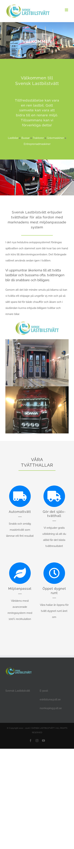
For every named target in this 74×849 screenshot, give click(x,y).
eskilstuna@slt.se (50, 699)
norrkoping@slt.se (51, 708)
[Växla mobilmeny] (67, 10)
